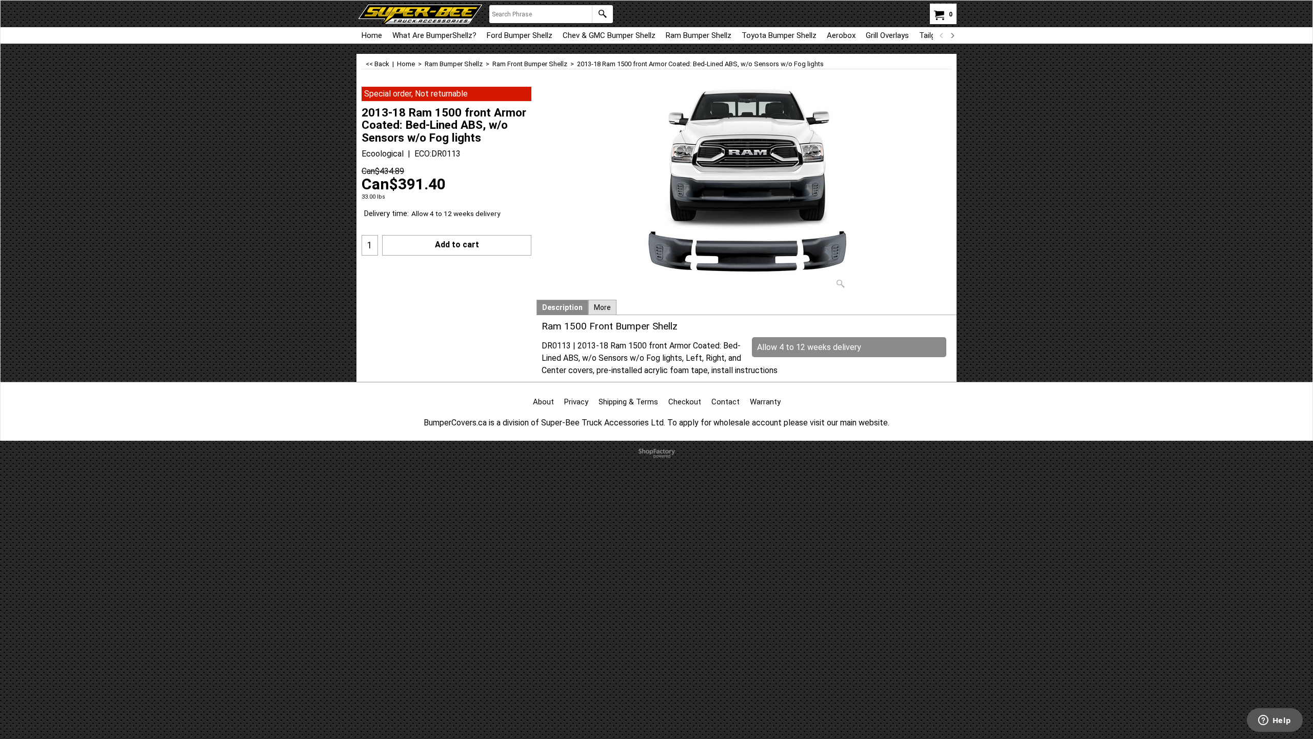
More (602, 307)
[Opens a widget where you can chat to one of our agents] (1274, 721)
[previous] (941, 35)
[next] (952, 35)
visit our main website (849, 422)
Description (562, 307)
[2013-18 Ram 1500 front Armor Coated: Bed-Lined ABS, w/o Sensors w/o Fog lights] (746, 190)
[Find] (602, 14)
